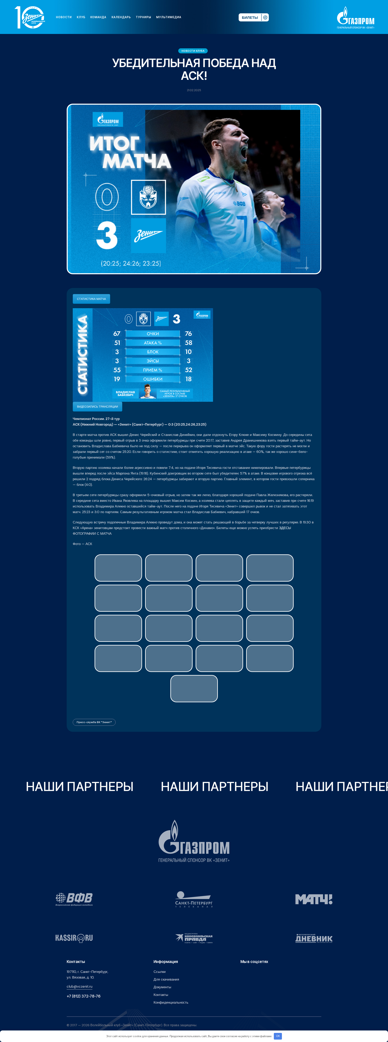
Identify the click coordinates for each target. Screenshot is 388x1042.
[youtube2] (198, 17)
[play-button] (204, 17)
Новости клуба (193, 50)
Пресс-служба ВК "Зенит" (94, 722)
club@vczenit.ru (79, 986)
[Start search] (223, 17)
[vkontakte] (191, 17)
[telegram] (211, 17)
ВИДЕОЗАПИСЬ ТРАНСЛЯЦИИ (97, 406)
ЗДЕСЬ (284, 528)
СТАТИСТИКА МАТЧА (91, 299)
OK (278, 1036)
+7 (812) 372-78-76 (83, 996)
